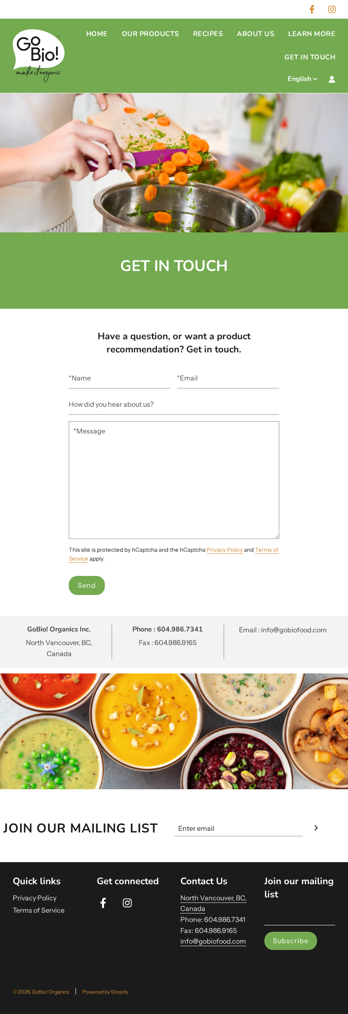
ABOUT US (255, 34)
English (299, 79)
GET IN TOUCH (309, 57)
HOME (97, 34)
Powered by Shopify (105, 992)
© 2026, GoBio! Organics (41, 992)
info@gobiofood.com (213, 941)
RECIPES (208, 34)
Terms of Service (39, 910)
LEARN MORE (311, 34)
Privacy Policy (225, 549)
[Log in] (332, 79)
